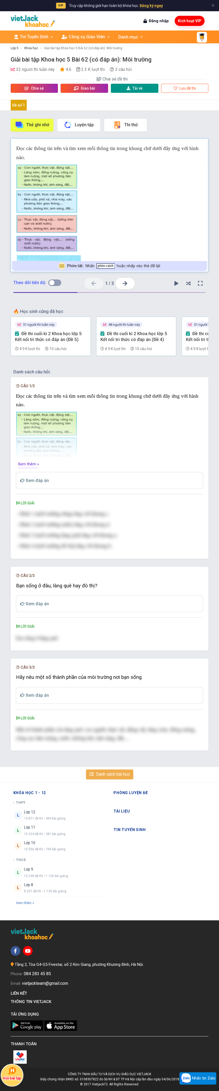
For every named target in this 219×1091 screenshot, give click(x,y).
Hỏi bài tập (12, 1078)
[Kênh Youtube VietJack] (28, 951)
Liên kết (20, 993)
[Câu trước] (94, 283)
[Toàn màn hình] (200, 283)
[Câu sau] (125, 283)
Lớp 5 (14, 48)
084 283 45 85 (37, 973)
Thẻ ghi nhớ (37, 124)
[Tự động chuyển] (176, 283)
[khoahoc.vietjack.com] (33, 21)
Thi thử (131, 124)
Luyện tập (84, 124)
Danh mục (128, 37)
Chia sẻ (37, 88)
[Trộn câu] (188, 283)
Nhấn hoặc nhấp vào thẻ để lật (113, 265)
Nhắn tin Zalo (203, 1078)
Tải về (137, 88)
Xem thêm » (28, 464)
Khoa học (31, 48)
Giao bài (87, 88)
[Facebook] (15, 951)
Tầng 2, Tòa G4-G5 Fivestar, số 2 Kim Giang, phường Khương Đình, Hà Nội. (79, 964)
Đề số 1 (18, 105)
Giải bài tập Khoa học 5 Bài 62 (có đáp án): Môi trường (83, 48)
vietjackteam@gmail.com (45, 983)
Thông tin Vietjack (32, 1001)
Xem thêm (24, 903)
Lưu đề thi (187, 88)
